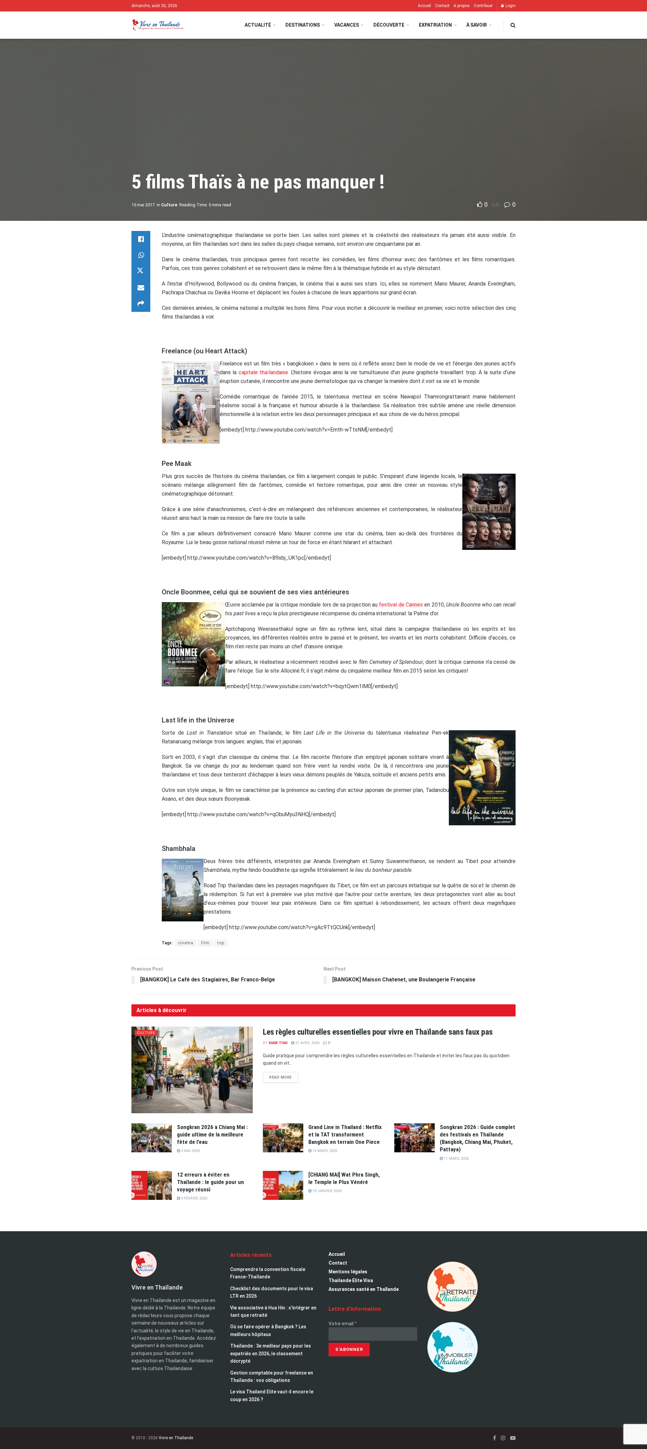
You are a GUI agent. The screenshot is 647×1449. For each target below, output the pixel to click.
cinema (185, 943)
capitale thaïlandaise (263, 372)
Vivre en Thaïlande (176, 1438)
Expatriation (435, 25)
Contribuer (483, 5)
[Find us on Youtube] (513, 1438)
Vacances (346, 25)
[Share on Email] (140, 287)
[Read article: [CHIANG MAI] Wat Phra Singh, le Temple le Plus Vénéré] (283, 1185)
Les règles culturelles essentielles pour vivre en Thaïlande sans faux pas (378, 1032)
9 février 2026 (193, 1198)
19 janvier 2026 (326, 1191)
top (220, 943)
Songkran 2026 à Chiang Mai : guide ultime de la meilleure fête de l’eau (212, 1134)
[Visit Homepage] (157, 25)
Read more (283, 1076)
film (205, 943)
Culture (169, 204)
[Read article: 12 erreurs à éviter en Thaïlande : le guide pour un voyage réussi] (151, 1185)
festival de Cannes (401, 604)
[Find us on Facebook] (494, 1438)
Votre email (343, 1323)
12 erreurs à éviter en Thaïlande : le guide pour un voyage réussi (210, 1182)
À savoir (476, 25)
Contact (442, 5)
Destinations (302, 25)
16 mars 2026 (324, 1151)
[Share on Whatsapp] (140, 255)
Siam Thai (278, 1043)
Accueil (424, 5)
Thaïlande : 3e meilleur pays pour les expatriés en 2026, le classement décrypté (270, 1353)
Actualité (258, 25)
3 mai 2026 (190, 1151)
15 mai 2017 (143, 204)
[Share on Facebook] (140, 239)
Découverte (388, 25)
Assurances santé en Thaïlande (364, 1289)
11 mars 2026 (456, 1158)
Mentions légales (348, 1271)
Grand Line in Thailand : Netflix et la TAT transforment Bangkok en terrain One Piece (345, 1134)
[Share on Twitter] (140, 271)
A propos (462, 5)
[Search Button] (513, 25)
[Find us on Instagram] (503, 1438)
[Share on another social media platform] (140, 304)
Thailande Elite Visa (351, 1280)
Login (510, 5)
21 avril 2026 (306, 1043)
